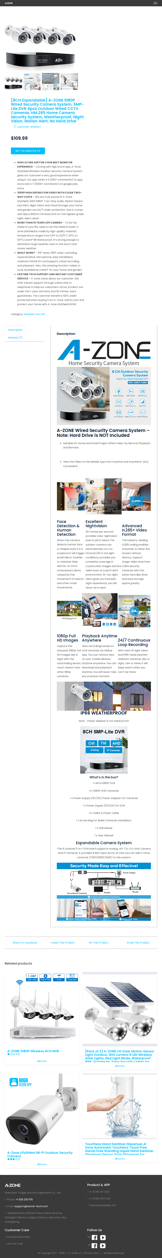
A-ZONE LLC (75, 1253)
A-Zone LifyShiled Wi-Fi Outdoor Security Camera (40, 1154)
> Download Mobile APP (101, 1205)
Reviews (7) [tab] (15, 337)
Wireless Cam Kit (34, 314)
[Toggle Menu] (155, 3)
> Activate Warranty (17, 1237)
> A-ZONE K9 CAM (98, 1192)
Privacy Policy (91, 1253)
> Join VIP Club (14, 1244)
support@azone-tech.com (32, 1206)
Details (43, 1061)
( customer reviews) (27, 127)
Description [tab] (15, 330)
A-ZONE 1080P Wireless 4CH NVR (33, 1051)
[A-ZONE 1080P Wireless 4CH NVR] (42, 1009)
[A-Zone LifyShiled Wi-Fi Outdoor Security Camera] (42, 1111)
